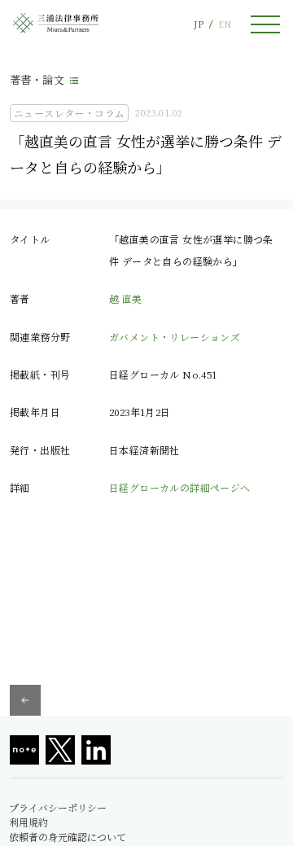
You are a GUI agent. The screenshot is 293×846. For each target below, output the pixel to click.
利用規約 (28, 822)
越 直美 (125, 298)
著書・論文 (37, 79)
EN (224, 24)
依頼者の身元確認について (67, 837)
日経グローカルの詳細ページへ (180, 487)
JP (198, 24)
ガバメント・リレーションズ (174, 337)
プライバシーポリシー (58, 808)
